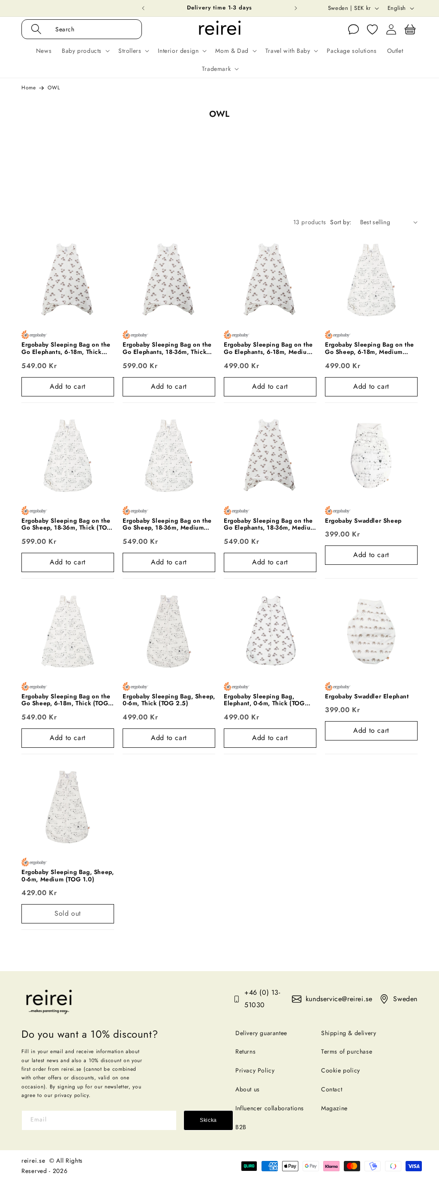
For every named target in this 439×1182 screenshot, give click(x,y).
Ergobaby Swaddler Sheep (363, 520)
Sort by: (340, 222)
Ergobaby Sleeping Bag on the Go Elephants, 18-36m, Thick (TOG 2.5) (167, 348)
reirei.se (33, 1160)
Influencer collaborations (269, 1108)
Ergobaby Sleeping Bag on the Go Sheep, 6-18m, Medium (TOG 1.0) (369, 348)
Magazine (334, 1108)
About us (247, 1089)
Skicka (208, 1120)
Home (28, 87)
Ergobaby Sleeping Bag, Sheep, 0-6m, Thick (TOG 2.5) (169, 700)
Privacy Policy (254, 1070)
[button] (90, 29)
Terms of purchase (346, 1051)
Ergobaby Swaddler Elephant (367, 696)
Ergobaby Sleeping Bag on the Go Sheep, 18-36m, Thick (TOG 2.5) (66, 524)
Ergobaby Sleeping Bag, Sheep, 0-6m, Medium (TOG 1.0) (67, 875)
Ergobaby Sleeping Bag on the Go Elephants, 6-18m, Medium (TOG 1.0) (268, 348)
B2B (241, 1127)
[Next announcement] (295, 8)
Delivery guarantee (261, 1033)
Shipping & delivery (348, 1033)
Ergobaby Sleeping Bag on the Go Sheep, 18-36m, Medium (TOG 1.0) (167, 524)
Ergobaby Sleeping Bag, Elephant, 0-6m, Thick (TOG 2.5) (264, 700)
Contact (331, 1089)
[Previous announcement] (143, 8)
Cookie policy (340, 1070)
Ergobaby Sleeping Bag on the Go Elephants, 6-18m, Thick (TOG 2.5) (66, 348)
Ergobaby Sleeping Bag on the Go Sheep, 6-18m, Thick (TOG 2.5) (66, 700)
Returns (245, 1051)
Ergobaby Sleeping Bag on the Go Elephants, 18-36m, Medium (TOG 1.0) (270, 524)
